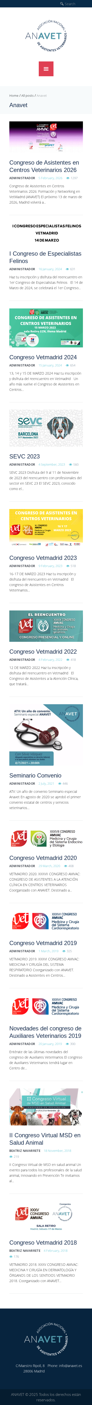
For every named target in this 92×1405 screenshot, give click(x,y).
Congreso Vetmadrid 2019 (43, 943)
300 (72, 1044)
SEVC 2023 (24, 456)
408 (71, 866)
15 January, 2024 (50, 365)
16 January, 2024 (50, 269)
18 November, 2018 (57, 1150)
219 (16, 1156)
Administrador (22, 178)
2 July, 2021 (46, 783)
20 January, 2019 (50, 1044)
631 (72, 269)
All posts (27, 95)
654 (72, 365)
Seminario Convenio (35, 775)
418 (73, 659)
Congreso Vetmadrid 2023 (43, 557)
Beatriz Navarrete (25, 1151)
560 (76, 464)
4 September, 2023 (52, 464)
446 (65, 783)
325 (69, 951)
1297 (74, 178)
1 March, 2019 (48, 951)
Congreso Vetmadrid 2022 (43, 651)
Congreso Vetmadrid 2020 (43, 857)
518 (73, 566)
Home (13, 95)
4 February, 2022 (50, 659)
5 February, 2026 (50, 178)
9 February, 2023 (50, 566)
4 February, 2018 (55, 1250)
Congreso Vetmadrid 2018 (43, 1242)
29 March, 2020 (49, 866)
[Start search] (62, 3)
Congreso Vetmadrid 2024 (43, 357)
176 (16, 1256)
